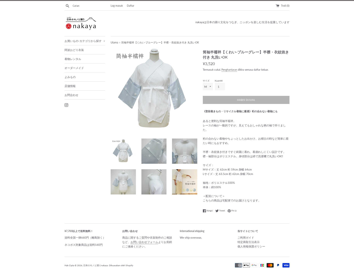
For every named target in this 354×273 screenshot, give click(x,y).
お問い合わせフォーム (144, 242)
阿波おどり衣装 (74, 50)
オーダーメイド (74, 68)
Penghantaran (229, 69)
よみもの (70, 77)
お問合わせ (71, 95)
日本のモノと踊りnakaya (95, 265)
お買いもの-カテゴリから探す (85, 40)
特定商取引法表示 (248, 242)
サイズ (206, 80)
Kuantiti (219, 80)
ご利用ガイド (245, 237)
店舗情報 (70, 86)
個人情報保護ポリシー (251, 246)
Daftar (130, 5)
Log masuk (117, 5)
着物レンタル (73, 59)
